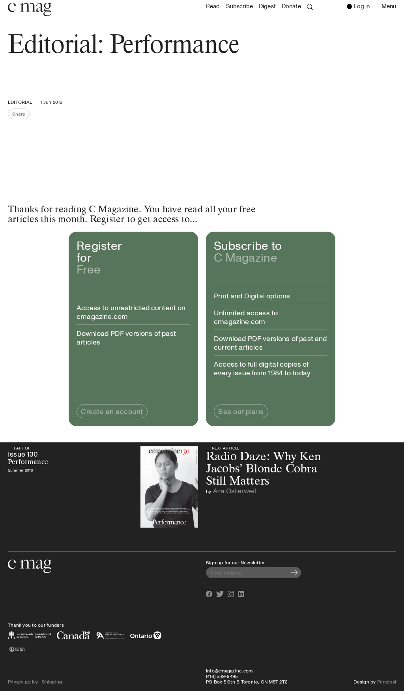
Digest (267, 6)
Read (213, 6)
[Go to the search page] (310, 7)
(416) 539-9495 (222, 676)
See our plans (241, 411)
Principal (386, 681)
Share (21, 114)
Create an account (112, 411)
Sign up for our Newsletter (235, 562)
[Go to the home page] (29, 566)
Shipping (52, 681)
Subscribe (239, 6)
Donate (291, 6)
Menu (391, 6)
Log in (362, 6)
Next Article (226, 448)
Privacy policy (23, 681)
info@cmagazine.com (229, 670)
